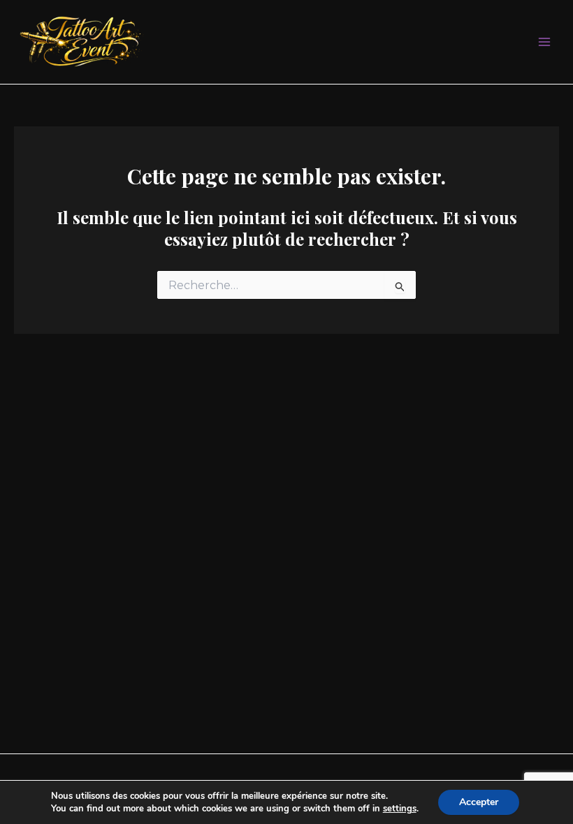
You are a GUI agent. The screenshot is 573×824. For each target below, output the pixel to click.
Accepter (478, 802)
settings (399, 808)
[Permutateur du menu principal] (545, 42)
